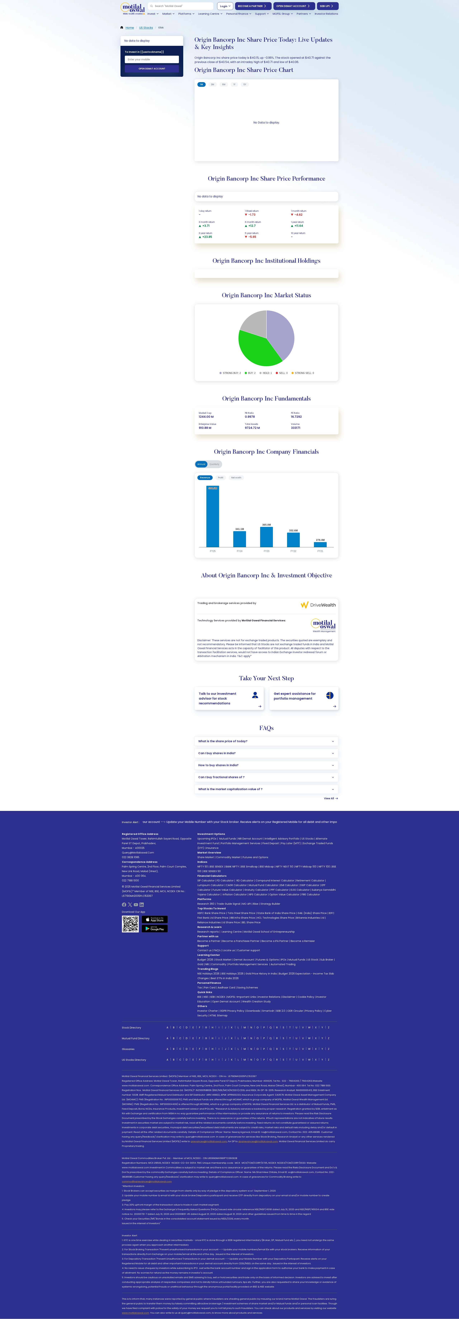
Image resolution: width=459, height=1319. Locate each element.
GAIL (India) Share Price (312, 913)
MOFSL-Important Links (241, 997)
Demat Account (244, 959)
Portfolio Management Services (240, 843)
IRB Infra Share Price (242, 918)
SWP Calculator (309, 885)
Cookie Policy (306, 997)
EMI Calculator (289, 885)
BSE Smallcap (249, 866)
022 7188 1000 (130, 880)
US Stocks (308, 838)
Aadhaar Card (226, 987)
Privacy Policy (313, 1011)
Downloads (253, 1011)
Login (223, 6)
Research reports (208, 932)
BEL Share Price (251, 922)
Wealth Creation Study (256, 1001)
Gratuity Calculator (256, 890)
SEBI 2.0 (280, 1011)
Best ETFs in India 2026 (225, 978)
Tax (199, 987)
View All (329, 798)
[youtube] (136, 906)
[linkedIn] (141, 906)
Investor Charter (207, 1011)
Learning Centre (231, 932)
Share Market (205, 857)
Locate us (229, 950)
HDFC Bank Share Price (211, 913)
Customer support (248, 950)
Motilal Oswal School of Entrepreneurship (269, 932)
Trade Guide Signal (228, 904)
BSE (199, 997)
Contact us (204, 950)
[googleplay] (155, 928)
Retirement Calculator (310, 880)
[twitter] (130, 906)
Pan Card (210, 987)
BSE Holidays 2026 (232, 973)
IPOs (283, 959)
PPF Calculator (279, 890)
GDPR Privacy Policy (232, 1011)
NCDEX (221, 997)
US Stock (312, 959)
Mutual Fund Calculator (263, 885)
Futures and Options (255, 857)
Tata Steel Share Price (241, 913)
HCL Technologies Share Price (275, 918)
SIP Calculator (206, 880)
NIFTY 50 (202, 866)
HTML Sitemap (219, 1015)
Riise (255, 904)
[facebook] (124, 906)
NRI (207, 964)
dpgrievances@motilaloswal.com (258, 1141)
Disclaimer (288, 997)
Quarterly (214, 464)
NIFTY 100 (324, 866)
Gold (200, 964)
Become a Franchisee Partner (240, 941)
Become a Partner (250, 6)
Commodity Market (228, 857)
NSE (206, 997)
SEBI (212, 997)
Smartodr (268, 1011)
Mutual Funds (227, 838)
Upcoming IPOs (206, 838)
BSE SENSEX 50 (212, 871)
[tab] (201, 84)
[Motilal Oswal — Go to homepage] (132, 9)
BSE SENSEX (216, 866)
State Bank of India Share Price (276, 913)
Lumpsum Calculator (210, 885)
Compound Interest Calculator (275, 880)
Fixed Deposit (270, 843)
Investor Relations (269, 997)
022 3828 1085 (130, 857)
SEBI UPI (325, 6)
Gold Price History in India (261, 973)
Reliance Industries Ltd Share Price (218, 922)
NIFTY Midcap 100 (305, 866)
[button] (151, 6)
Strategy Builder (270, 904)
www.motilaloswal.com (135, 1313)
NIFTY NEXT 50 (284, 866)
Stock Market (223, 959)
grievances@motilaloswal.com (209, 1141)
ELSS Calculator (300, 890)
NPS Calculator (258, 894)
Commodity (218, 964)
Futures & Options (267, 959)
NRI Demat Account (250, 838)
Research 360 (205, 904)
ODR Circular (295, 1011)
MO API (246, 904)
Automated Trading (283, 964)
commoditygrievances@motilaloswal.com (147, 1181)
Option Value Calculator (284, 894)
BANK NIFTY (232, 866)
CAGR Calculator (236, 885)
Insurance (212, 848)
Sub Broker (326, 959)
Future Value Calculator (227, 890)
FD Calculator (225, 880)
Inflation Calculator (234, 894)
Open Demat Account (291, 6)
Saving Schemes (247, 987)
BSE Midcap (267, 866)
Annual (201, 464)
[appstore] (155, 919)
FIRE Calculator (311, 894)
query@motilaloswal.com (138, 852)
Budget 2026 (205, 959)
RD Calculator (245, 880)
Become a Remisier (303, 941)
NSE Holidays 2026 (208, 973)
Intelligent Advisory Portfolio (282, 838)
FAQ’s (217, 950)
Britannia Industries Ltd (310, 918)
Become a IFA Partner (275, 941)
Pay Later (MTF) (291, 843)
